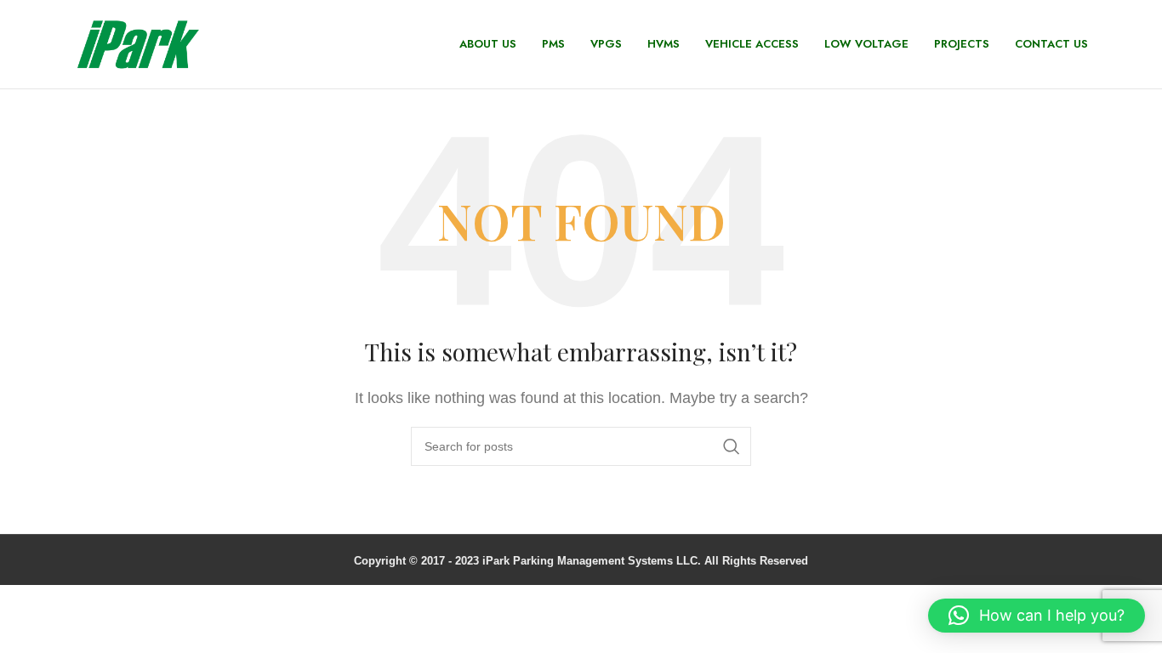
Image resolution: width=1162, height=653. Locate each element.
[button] (1036, 616)
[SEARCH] (731, 446)
